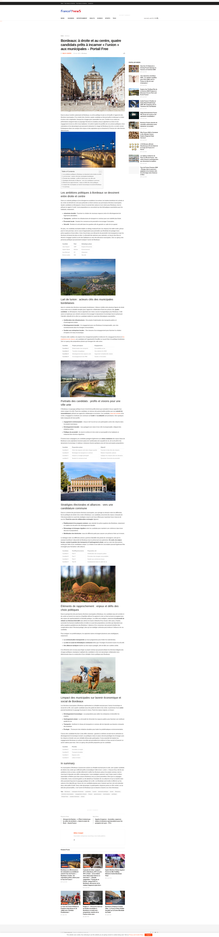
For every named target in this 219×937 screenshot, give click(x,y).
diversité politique (103, 791)
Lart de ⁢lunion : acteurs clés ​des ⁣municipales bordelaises (78, 176)
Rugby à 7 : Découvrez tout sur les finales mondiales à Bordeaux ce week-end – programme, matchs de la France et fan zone (92, 910)
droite (111, 791)
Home (62, 35)
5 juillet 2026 (108, 914)
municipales (106, 794)
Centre (94, 791)
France (90, 794)
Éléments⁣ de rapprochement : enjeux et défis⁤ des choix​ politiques (80, 182)
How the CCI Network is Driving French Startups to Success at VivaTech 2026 (148, 67)
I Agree (148, 934)
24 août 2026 (86, 887)
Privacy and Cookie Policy (136, 934)
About (62, 3)
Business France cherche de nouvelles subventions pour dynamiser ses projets (148, 124)
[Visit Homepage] (71, 11)
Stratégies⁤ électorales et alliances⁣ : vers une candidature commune (81, 180)
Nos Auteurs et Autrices (70, 3)
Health (92, 18)
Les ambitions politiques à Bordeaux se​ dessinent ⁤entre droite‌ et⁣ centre (82, 174)
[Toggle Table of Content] (99, 171)
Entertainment (82, 18)
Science (100, 18)
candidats (88, 791)
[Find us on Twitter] (153, 933)
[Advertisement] (124, 9)
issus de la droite (115, 413)
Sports (107, 18)
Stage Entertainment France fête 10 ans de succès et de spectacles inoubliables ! (148, 114)
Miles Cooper (67, 53)
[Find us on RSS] (157, 933)
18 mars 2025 (76, 53)
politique (114, 794)
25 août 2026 (64, 881)
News (62, 18)
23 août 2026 (109, 878)
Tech (114, 18)
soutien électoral (74, 796)
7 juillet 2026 (64, 914)
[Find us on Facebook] (150, 933)
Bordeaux (67, 35)
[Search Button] (157, 18)
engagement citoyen (80, 794)
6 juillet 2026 (86, 916)
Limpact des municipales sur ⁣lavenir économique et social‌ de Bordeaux (82, 184)
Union (82, 796)
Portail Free (65, 796)
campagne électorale (77, 791)
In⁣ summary (66, 186)
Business (71, 18)
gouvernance (97, 794)
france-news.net (68, 932)
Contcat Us (90, 3)
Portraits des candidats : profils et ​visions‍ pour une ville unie (79, 178)
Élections (117, 791)
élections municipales (67, 794)
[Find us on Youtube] (155, 933)
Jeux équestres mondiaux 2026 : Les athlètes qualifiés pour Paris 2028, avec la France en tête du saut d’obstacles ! (148, 79)
